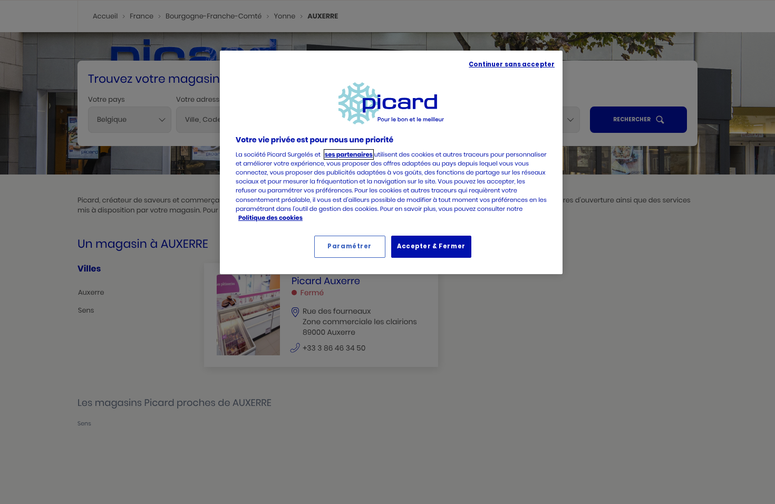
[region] (391, 162)
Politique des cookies (270, 218)
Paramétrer (349, 246)
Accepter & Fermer (431, 246)
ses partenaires (349, 154)
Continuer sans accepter (512, 64)
